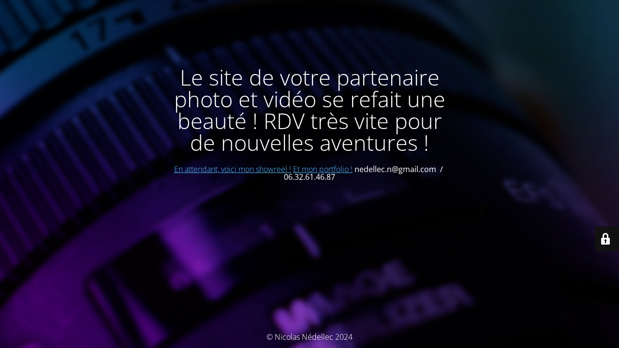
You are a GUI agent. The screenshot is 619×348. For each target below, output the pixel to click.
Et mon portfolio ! (323, 169)
